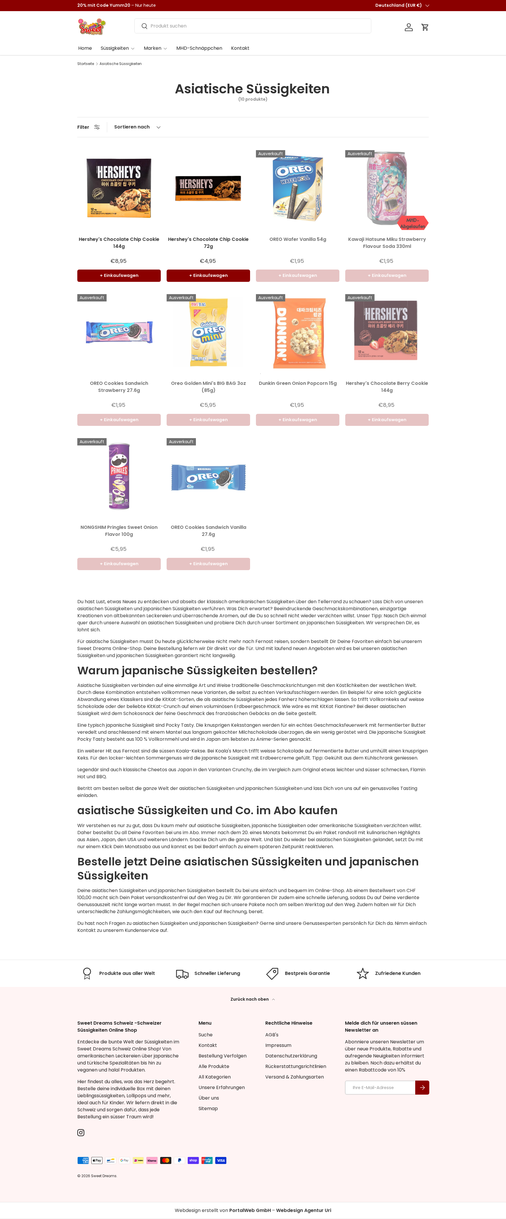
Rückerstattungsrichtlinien (295, 1066)
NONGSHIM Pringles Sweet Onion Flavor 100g (119, 531)
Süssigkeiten (115, 48)
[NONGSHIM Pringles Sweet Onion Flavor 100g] (119, 476)
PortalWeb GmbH (250, 1210)
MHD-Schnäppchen (199, 48)
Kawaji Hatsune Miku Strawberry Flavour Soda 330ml (387, 243)
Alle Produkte (214, 1066)
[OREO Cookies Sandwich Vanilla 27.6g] (208, 476)
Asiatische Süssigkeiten (121, 64)
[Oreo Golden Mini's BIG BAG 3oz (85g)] (208, 332)
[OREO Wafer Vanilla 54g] (297, 188)
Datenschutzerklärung (291, 1055)
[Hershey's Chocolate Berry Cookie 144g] (387, 332)
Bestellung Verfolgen (223, 1055)
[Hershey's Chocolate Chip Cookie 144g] (119, 188)
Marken (152, 48)
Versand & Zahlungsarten (294, 1077)
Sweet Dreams (94, 648)
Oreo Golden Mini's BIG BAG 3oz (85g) (208, 387)
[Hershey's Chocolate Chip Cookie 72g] (208, 188)
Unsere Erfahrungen (222, 1087)
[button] (425, 27)
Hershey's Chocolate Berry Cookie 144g (387, 387)
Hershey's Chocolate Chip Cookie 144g (119, 243)
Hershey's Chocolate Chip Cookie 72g (208, 243)
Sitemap (208, 1108)
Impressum (278, 1045)
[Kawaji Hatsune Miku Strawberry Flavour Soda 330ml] (387, 188)
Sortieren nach (132, 127)
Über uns (209, 1098)
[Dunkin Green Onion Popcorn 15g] (297, 332)
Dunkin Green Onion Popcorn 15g (298, 383)
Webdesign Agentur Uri (303, 1210)
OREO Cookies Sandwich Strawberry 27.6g (119, 387)
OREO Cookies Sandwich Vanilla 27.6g (208, 531)
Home (85, 48)
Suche (206, 1034)
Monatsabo (138, 846)
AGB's (271, 1034)
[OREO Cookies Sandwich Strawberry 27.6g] (119, 332)
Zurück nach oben (250, 999)
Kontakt (240, 48)
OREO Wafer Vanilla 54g (297, 239)
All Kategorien (215, 1077)
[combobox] (253, 26)
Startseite (85, 64)
